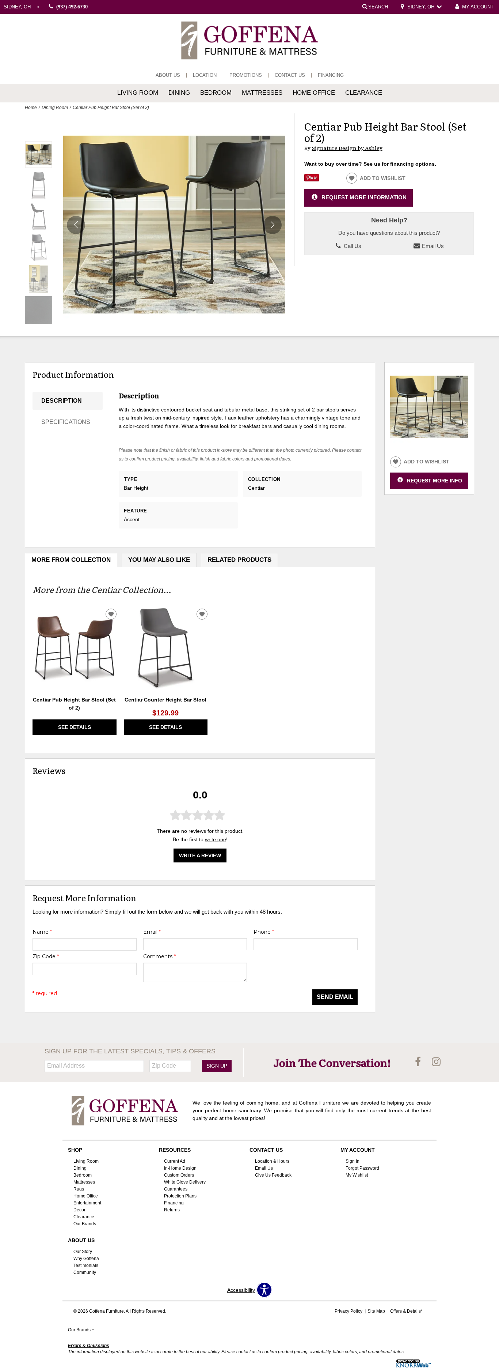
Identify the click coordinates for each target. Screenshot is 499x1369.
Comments (159, 956)
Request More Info (434, 480)
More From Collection (71, 559)
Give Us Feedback (273, 1175)
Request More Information (364, 197)
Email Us (432, 246)
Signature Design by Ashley (347, 148)
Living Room (137, 92)
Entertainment (87, 1203)
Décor (79, 1209)
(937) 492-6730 (72, 7)
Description (61, 401)
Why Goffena (86, 1258)
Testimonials (85, 1265)
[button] (272, 225)
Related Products (239, 559)
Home (31, 107)
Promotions (245, 75)
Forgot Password (362, 1168)
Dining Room (55, 107)
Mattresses (262, 92)
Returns (172, 1209)
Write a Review (200, 855)
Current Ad (174, 1161)
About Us (168, 75)
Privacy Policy (348, 1311)
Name (42, 932)
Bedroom (216, 92)
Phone (264, 932)
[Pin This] (311, 180)
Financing (331, 75)
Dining (179, 92)
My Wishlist (357, 1175)
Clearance (363, 92)
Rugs (78, 1189)
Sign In (352, 1161)
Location (205, 75)
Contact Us (290, 75)
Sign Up (216, 1066)
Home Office (314, 92)
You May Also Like (159, 559)
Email (152, 932)
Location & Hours (272, 1161)
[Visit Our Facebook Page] (418, 1062)
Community (84, 1272)
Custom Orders (179, 1175)
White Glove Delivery (185, 1182)
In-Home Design (180, 1168)
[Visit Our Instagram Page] (436, 1062)
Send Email (335, 997)
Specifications (65, 422)
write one (215, 839)
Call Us (351, 246)
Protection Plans (180, 1196)
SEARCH (378, 6)
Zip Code (46, 956)
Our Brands (84, 1223)
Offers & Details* (406, 1311)
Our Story (82, 1251)
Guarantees (175, 1189)
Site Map (376, 1311)
